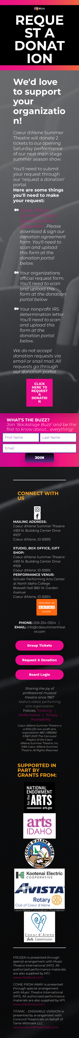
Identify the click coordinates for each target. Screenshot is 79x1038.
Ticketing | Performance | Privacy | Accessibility (39, 714)
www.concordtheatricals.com (35, 1027)
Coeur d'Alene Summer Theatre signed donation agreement (39, 218)
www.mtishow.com (28, 977)
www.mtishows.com (29, 1004)
